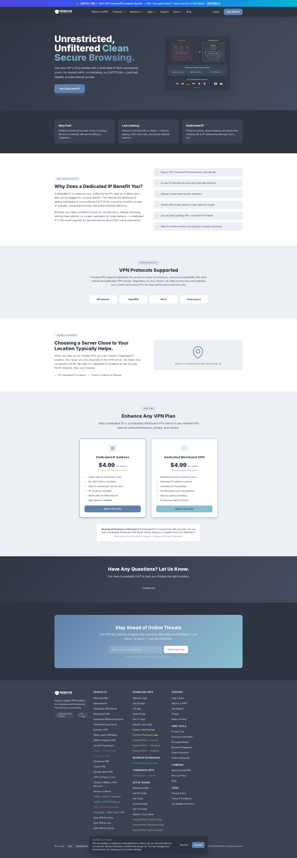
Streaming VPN (101, 761)
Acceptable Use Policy (183, 803)
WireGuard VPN (102, 714)
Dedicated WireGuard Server (108, 719)
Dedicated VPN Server (105, 708)
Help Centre (178, 698)
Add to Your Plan (113, 509)
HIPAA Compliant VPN (104, 740)
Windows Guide (141, 788)
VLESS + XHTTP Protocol (107, 802)
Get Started (233, 11)
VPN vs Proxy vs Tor (104, 777)
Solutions (135, 11)
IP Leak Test (178, 731)
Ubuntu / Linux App (142, 724)
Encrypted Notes (180, 742)
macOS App (139, 703)
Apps (150, 11)
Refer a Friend (179, 719)
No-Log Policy (179, 775)
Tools (176, 11)
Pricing (175, 714)
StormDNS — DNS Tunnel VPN (109, 812)
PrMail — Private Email (105, 750)
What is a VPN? (100, 11)
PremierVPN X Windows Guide (148, 824)
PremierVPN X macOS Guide (147, 819)
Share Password (180, 752)
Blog (189, 11)
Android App (139, 714)
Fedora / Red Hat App (144, 729)
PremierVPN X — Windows (146, 745)
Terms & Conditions (182, 798)
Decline (184, 845)
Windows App (140, 698)
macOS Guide (140, 793)
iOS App (137, 708)
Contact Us (148, 588)
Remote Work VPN (103, 771)
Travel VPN (99, 766)
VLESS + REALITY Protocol (107, 796)
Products (117, 11)
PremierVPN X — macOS (145, 740)
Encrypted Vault (102, 756)
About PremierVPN (181, 770)
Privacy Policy (179, 793)
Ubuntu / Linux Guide (143, 814)
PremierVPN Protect (145, 763)
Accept (198, 845)
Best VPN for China (103, 817)
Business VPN (101, 729)
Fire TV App (139, 719)
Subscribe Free (176, 649)
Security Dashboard (104, 745)
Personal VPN (101, 698)
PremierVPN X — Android (146, 750)
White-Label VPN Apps (105, 735)
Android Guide (140, 803)
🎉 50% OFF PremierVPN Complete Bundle (148, 3)
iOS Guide (138, 798)
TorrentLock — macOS (144, 775)
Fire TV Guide (140, 809)
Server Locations (102, 791)
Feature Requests (181, 758)
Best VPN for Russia (104, 828)
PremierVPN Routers (145, 735)
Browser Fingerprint (182, 747)
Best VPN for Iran (102, 823)
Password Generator (182, 736)
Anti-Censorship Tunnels (106, 807)
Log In (216, 11)
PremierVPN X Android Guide (148, 830)
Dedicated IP (100, 703)
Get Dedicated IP (69, 88)
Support (164, 11)
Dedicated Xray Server (105, 724)
